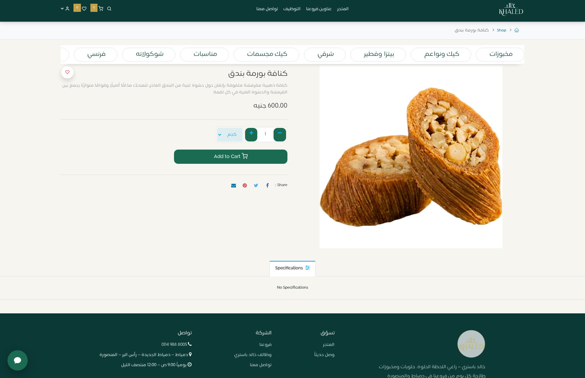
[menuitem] (342, 9)
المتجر (328, 345)
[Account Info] (65, 9)
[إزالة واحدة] (280, 134)
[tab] (292, 268)
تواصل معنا (261, 365)
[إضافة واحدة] (251, 134)
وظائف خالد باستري (253, 355)
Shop (501, 30)
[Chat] (17, 360)
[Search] (109, 9)
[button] (67, 72)
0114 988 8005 (174, 345)
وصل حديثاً (324, 355)
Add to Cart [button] (228, 156)
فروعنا (265, 345)
